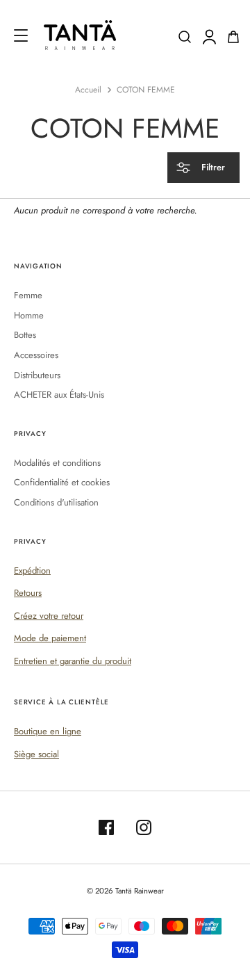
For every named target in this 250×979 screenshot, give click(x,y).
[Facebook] (106, 827)
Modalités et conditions (57, 462)
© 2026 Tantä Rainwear (125, 890)
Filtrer (212, 167)
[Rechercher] (184, 37)
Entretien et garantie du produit (72, 661)
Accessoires (36, 355)
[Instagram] (143, 827)
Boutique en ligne (47, 731)
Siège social (36, 754)
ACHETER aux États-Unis (59, 394)
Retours (28, 592)
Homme (29, 315)
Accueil (88, 89)
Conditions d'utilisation (56, 502)
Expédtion (32, 570)
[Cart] (233, 37)
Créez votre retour (48, 615)
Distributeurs (37, 375)
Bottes (25, 334)
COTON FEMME (146, 89)
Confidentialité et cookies (62, 482)
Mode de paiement (50, 638)
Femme (28, 295)
